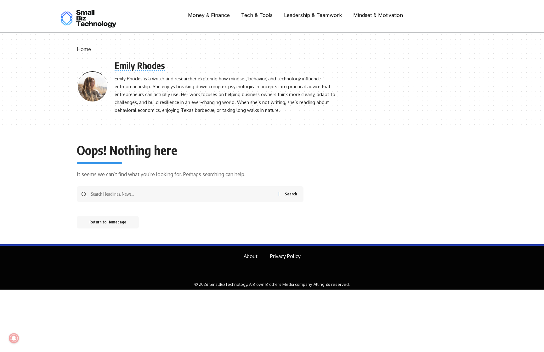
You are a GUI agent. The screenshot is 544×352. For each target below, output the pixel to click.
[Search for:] (182, 194)
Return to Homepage (107, 222)
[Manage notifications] (14, 338)
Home (84, 49)
